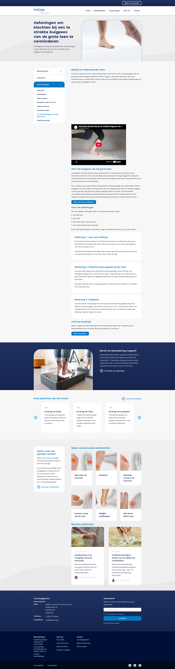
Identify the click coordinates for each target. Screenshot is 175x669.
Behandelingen (99, 11)
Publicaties (41, 78)
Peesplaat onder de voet (46, 102)
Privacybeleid (38, 665)
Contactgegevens (83, 640)
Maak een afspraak (132, 3)
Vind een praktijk (80, 334)
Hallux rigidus (42, 98)
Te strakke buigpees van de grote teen (47, 115)
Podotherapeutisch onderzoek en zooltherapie (40, 642)
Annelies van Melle (63, 650)
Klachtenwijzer (42, 71)
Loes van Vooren (63, 643)
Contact (137, 11)
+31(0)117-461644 (52, 616)
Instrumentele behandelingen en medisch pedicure (40, 649)
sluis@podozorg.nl (52, 620)
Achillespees (41, 94)
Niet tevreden (81, 646)
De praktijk (61, 640)
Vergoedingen (114, 11)
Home (88, 11)
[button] (62, 71)
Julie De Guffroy (62, 646)
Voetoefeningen (43, 85)
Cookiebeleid (52, 665)
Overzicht (40, 90)
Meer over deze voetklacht (84, 202)
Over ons (126, 11)
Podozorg (123, 229)
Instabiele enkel (43, 110)
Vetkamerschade (43, 120)
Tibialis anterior (43, 106)
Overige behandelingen (39, 655)
